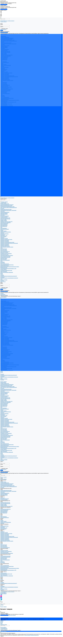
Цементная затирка (4, 46)
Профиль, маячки (3, 54)
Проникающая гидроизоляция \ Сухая (7, 121)
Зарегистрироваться (4, 32)
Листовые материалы (4, 67)
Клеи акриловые (3, 61)
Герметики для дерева (4, 73)
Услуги (1, 189)
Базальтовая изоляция (4, 99)
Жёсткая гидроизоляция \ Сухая (6, 39)
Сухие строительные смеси (5, 89)
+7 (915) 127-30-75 (10, 20)
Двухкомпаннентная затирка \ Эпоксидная (8, 43)
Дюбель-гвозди (3, 64)
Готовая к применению (4, 37)
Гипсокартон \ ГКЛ (3, 69)
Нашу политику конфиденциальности (32, 635)
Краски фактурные (3, 58)
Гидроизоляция (3, 36)
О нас (1, 194)
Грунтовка (2, 41)
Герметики (2, 152)
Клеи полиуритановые (4, 62)
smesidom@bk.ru (3, 592)
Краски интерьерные (4, 56)
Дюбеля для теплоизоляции (5, 65)
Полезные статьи (3, 624)
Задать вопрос (3, 619)
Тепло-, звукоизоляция (4, 97)
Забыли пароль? (3, 29)
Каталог (1, 620)
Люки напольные (3, 82)
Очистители (2, 44)
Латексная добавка (3, 47)
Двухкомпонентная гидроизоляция (6, 38)
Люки (1, 81)
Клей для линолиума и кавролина (6, 105)
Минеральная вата (3, 101)
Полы (1, 94)
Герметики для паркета (4, 77)
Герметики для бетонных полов (6, 72)
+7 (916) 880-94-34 (3, 20)
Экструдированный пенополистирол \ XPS (8, 183)
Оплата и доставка (3, 279)
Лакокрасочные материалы (5, 137)
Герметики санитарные (4, 78)
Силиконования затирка (4, 45)
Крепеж (1, 63)
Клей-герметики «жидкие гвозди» (6, 80)
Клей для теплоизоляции (5, 93)
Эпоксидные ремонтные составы (6, 88)
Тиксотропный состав (4, 87)
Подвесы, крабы (3, 53)
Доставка (2, 109)
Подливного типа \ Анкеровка (6, 168)
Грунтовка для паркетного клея (6, 103)
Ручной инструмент (4, 50)
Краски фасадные (3, 59)
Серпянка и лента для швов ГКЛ (6, 55)
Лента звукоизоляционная (5, 52)
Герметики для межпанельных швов (7, 75)
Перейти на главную (4, 615)
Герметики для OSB (4, 71)
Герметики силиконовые (5, 79)
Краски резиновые (3, 57)
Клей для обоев (3, 70)
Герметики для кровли (4, 74)
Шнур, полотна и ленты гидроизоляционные (8, 40)
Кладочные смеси (3, 91)
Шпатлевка (2, 95)
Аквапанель (2, 68)
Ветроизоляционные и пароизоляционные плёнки (9, 100)
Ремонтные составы (4, 86)
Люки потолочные (3, 84)
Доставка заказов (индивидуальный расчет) (8, 110)
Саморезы (2, 66)
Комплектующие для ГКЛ (5, 51)
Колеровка (2, 111)
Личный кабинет (3, 593)
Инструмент (2, 48)
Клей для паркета (3, 104)
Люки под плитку (3, 83)
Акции (1, 188)
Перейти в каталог (3, 4)
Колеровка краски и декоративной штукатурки (9, 112)
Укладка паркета (3, 102)
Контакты (2, 195)
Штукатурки (2, 96)
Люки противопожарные (5, 85)
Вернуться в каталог (12, 615)
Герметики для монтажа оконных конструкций (9, 76)
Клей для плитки (3, 92)
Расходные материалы (4, 49)
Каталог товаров (3, 117)
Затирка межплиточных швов (5, 42)
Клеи (1, 60)
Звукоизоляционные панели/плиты (7, 98)
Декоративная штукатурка (5, 90)
